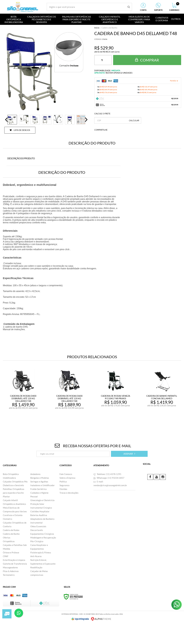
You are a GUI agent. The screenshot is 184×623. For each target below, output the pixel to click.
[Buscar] (128, 7)
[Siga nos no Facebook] (150, 477)
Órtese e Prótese (11, 552)
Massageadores (10, 567)
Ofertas (6, 537)
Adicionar (29, 421)
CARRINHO (174, 7)
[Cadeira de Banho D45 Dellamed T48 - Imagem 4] (46, 119)
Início (96, 27)
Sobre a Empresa (67, 478)
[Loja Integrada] (80, 619)
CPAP (5, 556)
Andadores (35, 474)
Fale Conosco (66, 474)
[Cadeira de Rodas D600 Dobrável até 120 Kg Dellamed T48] (69, 397)
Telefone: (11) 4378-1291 (108, 474)
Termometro (9, 575)
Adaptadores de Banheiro (42, 519)
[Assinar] (129, 454)
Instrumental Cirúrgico (41, 507)
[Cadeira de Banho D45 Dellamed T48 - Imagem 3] (35, 119)
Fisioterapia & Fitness (40, 552)
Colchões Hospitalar (39, 511)
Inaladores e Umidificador (42, 485)
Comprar (149, 60)
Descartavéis (36, 530)
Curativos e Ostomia (12, 515)
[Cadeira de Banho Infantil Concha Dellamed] (161, 397)
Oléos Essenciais (38, 526)
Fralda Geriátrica (38, 489)
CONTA (143, 10)
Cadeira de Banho (109, 27)
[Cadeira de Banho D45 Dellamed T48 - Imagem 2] (23, 119)
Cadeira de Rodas (11, 530)
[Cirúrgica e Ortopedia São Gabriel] (22, 6)
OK (134, 120)
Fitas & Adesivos (11, 571)
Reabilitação (36, 567)
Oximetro (7, 519)
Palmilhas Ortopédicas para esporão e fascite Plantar (13, 493)
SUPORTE (158, 10)
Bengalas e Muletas (39, 478)
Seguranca (64, 485)
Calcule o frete (102, 113)
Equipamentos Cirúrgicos (42, 534)
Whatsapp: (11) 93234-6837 (110, 478)
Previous (6, 119)
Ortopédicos (9, 541)
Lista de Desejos (21, 130)
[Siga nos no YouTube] (156, 477)
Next (86, 119)
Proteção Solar (37, 504)
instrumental (36, 522)
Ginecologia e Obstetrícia (42, 500)
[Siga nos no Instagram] (163, 477)
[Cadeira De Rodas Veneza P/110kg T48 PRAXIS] (115, 397)
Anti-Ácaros (36, 556)
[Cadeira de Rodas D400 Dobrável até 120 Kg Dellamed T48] (23, 397)
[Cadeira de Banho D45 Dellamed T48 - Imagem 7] (81, 119)
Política (63, 481)
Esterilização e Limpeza (14, 560)
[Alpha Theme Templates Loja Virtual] (101, 619)
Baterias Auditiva (38, 515)
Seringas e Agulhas (39, 481)
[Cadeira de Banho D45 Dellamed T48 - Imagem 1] (12, 119)
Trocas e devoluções (69, 492)
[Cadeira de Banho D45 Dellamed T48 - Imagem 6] (69, 119)
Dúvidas (63, 489)
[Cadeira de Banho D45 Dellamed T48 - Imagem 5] (58, 119)
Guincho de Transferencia (15, 563)
